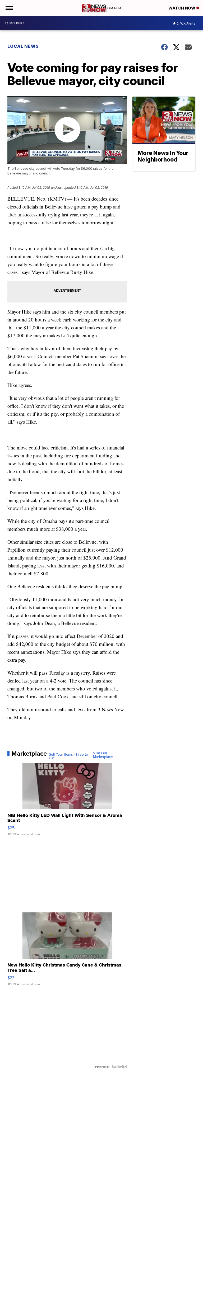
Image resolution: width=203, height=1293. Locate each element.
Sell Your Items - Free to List (68, 756)
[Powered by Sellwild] (119, 1067)
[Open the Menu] (9, 8)
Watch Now (182, 8)
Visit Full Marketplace (103, 755)
